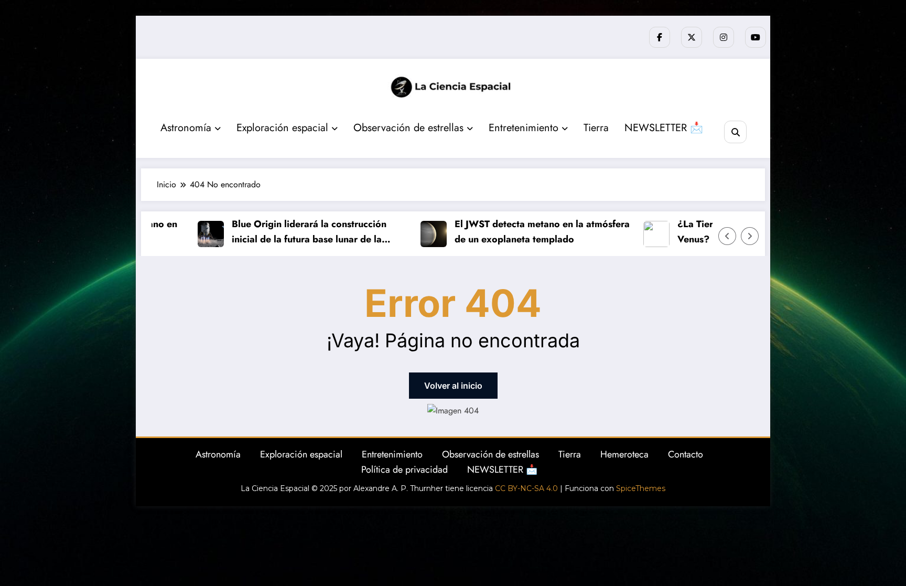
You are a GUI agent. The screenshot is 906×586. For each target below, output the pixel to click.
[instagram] (723, 37)
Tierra (596, 127)
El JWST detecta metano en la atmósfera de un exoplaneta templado (531, 231)
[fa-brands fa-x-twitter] (691, 37)
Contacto (685, 454)
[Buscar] (735, 132)
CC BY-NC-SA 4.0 (526, 488)
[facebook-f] (659, 37)
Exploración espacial (282, 127)
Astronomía (185, 127)
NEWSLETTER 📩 (663, 127)
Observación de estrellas (408, 127)
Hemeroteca (624, 454)
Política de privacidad (404, 469)
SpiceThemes (640, 488)
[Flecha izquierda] (727, 236)
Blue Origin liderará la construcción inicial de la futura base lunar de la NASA (298, 232)
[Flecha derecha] (749, 236)
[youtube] (755, 37)
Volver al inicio (453, 385)
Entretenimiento (523, 127)
